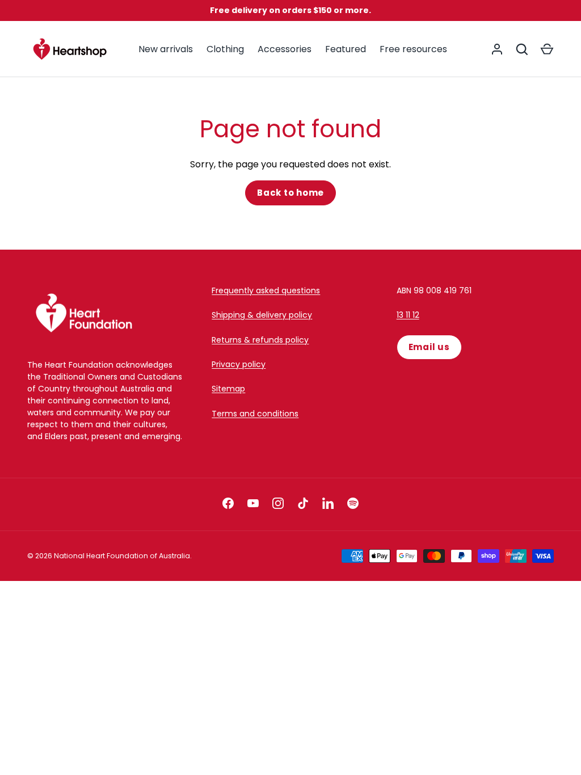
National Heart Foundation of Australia (122, 556)
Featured (345, 49)
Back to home (290, 193)
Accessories (284, 49)
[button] (546, 49)
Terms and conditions (255, 413)
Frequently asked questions (266, 290)
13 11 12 (408, 315)
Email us (429, 347)
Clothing (225, 49)
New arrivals (165, 49)
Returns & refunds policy (260, 340)
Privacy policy (239, 364)
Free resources (413, 49)
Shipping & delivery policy (262, 315)
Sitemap (228, 388)
